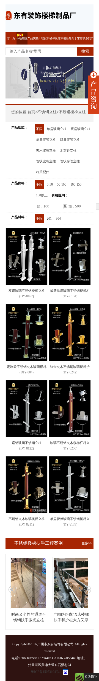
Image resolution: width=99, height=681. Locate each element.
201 (49, 218)
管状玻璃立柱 (46, 161)
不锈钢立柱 (47, 112)
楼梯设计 (55, 38)
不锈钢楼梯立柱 (72, 112)
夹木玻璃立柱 (46, 150)
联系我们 (88, 38)
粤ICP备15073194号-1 (46, 672)
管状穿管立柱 (70, 161)
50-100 (61, 184)
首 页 (11, 38)
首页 (31, 112)
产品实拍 (33, 38)
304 (58, 218)
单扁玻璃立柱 (57, 129)
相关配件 (42, 172)
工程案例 (44, 38)
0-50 (50, 184)
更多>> (87, 543)
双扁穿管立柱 (70, 140)
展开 (93, 92)
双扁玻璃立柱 (80, 129)
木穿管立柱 (68, 150)
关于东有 (77, 38)
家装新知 (66, 38)
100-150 (75, 184)
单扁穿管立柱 (46, 140)
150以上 (42, 195)
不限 (39, 129)
